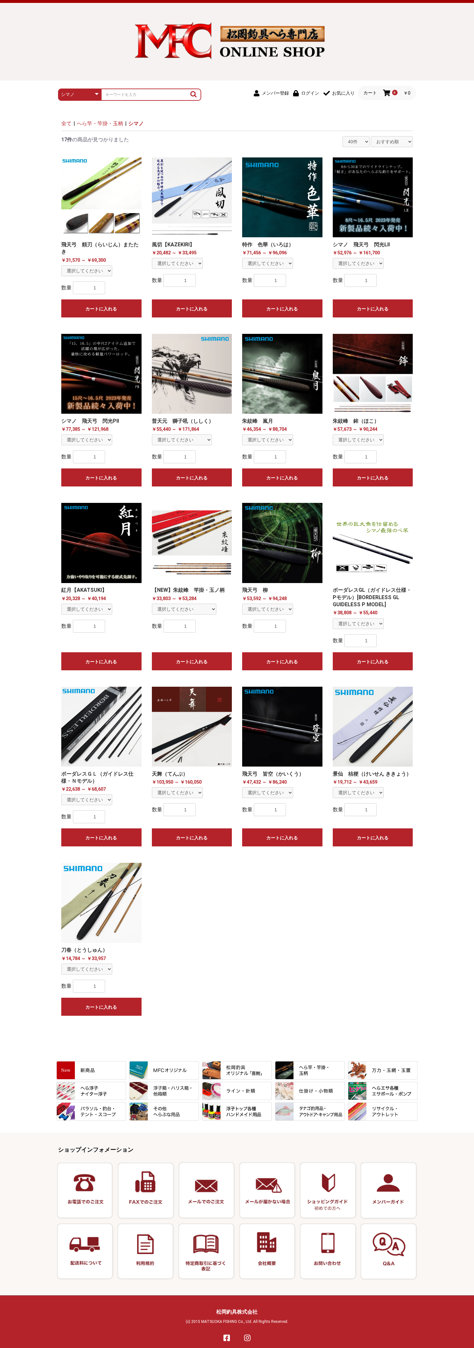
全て (66, 123)
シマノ (136, 123)
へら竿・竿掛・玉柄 (100, 123)
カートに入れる (101, 308)
